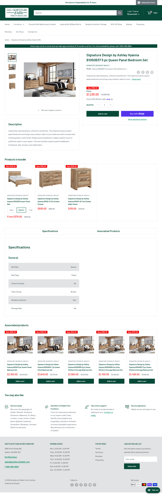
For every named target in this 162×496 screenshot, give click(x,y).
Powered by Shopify (12, 483)
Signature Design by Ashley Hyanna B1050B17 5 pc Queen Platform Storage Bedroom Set (141, 367)
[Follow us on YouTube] (90, 485)
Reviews (8, 32)
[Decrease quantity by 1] (98, 104)
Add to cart (102, 114)
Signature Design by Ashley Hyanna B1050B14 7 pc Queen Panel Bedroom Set (49, 367)
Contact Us (32, 32)
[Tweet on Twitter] (147, 72)
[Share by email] (152, 72)
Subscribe (132, 466)
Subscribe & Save (148, 2)
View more (136, 79)
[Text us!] (153, 491)
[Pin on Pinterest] (143, 72)
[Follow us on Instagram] (81, 485)
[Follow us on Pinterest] (85, 485)
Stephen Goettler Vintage (96, 24)
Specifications (50, 231)
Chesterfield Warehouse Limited (42, 24)
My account (132, 14)
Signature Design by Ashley (97, 65)
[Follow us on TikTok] (94, 485)
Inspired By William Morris (70, 24)
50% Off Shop (116, 24)
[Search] (120, 12)
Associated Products (108, 231)
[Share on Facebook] (138, 72)
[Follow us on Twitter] (76, 485)
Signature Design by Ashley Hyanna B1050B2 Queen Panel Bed (18, 201)
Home (7, 24)
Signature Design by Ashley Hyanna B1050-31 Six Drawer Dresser (49, 201)
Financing (140, 24)
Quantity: (90, 105)
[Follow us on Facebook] (72, 485)
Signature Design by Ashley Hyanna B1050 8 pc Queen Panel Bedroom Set (19, 367)
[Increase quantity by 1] (110, 104)
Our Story (20, 32)
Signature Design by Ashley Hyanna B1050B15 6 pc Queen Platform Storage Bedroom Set (80, 367)
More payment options (137, 119)
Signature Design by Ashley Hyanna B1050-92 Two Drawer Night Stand (79, 201)
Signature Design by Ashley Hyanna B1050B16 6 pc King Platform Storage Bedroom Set (111, 367)
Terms (98, 448)
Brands (129, 24)
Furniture (18, 24)
